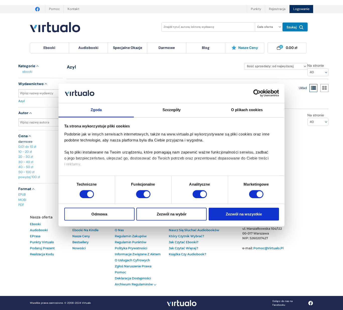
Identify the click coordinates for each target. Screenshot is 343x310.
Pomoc (54, 9)
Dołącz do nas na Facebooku (282, 302)
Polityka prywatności (131, 248)
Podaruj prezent (42, 248)
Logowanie (301, 9)
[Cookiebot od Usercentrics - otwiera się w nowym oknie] (257, 93)
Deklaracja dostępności (133, 278)
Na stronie (315, 65)
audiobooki (39, 230)
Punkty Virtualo (42, 242)
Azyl (21, 101)
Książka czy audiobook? (187, 254)
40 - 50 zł (25, 167)
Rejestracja (277, 9)
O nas (119, 230)
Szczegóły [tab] (171, 110)
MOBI (22, 200)
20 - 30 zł (25, 156)
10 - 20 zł (25, 151)
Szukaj (292, 27)
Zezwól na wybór (172, 214)
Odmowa (99, 214)
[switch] (143, 194)
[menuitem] (49, 47)
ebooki (27, 71)
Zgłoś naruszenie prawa (133, 266)
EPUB (22, 194)
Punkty (256, 9)
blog (205, 47)
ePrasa (35, 236)
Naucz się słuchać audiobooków (194, 230)
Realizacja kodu (42, 254)
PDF (21, 205)
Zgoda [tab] (96, 110)
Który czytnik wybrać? (186, 236)
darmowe (166, 47)
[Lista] (313, 88)
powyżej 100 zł (29, 177)
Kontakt (73, 9)
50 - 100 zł (26, 172)
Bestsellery (80, 242)
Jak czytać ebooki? (183, 242)
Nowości (79, 248)
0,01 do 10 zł (27, 146)
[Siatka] (324, 88)
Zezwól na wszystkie (244, 214)
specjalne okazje (127, 47)
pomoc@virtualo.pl (268, 248)
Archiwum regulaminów (134, 284)
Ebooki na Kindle (85, 230)
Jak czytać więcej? (183, 248)
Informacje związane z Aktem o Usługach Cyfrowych (138, 257)
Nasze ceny (248, 47)
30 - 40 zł (25, 162)
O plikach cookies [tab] (247, 110)
